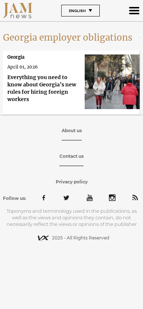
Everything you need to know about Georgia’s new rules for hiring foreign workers (41, 88)
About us (72, 130)
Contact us (71, 156)
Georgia (16, 57)
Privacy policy (72, 182)
